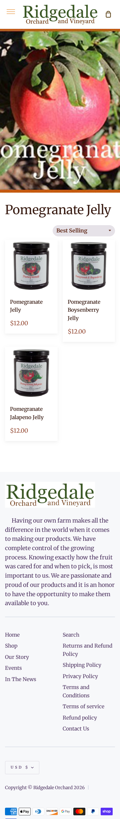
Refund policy (80, 718)
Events (13, 668)
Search (71, 635)
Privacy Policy (80, 676)
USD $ (20, 767)
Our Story (17, 657)
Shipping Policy (82, 665)
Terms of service (83, 706)
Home (12, 635)
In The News (20, 679)
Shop (11, 646)
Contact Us (76, 728)
